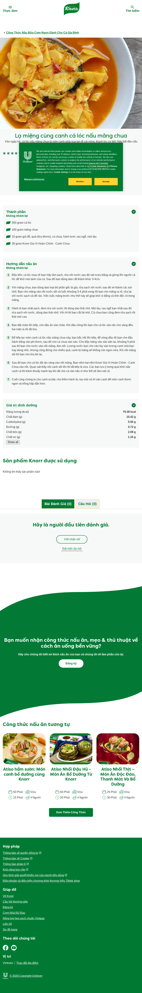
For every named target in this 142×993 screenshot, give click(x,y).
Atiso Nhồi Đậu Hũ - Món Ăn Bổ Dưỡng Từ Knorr (71, 775)
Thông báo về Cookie (16, 858)
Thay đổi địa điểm (27, 962)
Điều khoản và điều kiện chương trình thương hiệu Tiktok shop (41, 880)
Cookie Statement (98, 166)
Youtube (14, 948)
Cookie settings (61, 172)
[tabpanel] (71, 540)
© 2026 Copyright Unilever (26, 975)
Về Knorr (8, 896)
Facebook (5, 948)
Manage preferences (34, 179)
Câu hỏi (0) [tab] (87, 504)
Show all (13, 442)
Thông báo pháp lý (14, 864)
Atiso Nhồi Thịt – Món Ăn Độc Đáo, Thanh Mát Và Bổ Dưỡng (117, 777)
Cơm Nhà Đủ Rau (14, 912)
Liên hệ (7, 923)
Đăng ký (8, 907)
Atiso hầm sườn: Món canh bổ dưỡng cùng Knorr (24, 775)
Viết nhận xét (72, 539)
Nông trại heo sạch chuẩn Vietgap (24, 918)
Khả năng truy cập (14, 869)
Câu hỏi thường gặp (15, 901)
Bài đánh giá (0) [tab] (58, 504)
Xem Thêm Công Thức (71, 812)
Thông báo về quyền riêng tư (20, 852)
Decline (80, 181)
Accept (106, 181)
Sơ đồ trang (10, 929)
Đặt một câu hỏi (72, 548)
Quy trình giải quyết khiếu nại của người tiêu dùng (33, 875)
